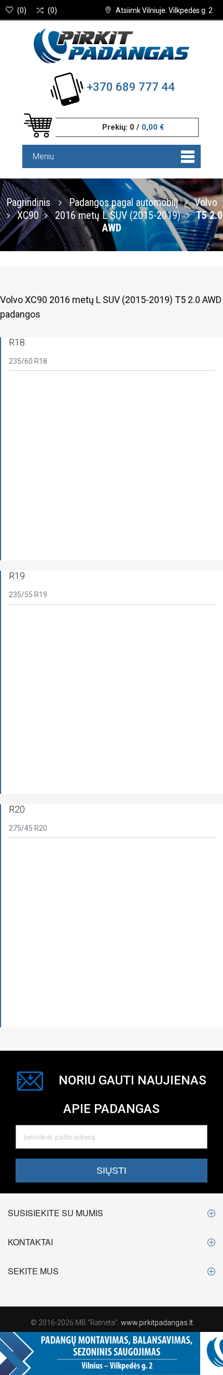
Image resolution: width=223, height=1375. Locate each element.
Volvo (205, 202)
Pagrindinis (28, 202)
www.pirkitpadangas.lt (157, 1322)
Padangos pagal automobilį (123, 202)
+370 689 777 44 (131, 86)
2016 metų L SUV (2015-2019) (117, 215)
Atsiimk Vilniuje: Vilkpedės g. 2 (164, 10)
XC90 (28, 215)
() (21, 10)
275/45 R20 (28, 828)
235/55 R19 (28, 594)
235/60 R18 (28, 361)
